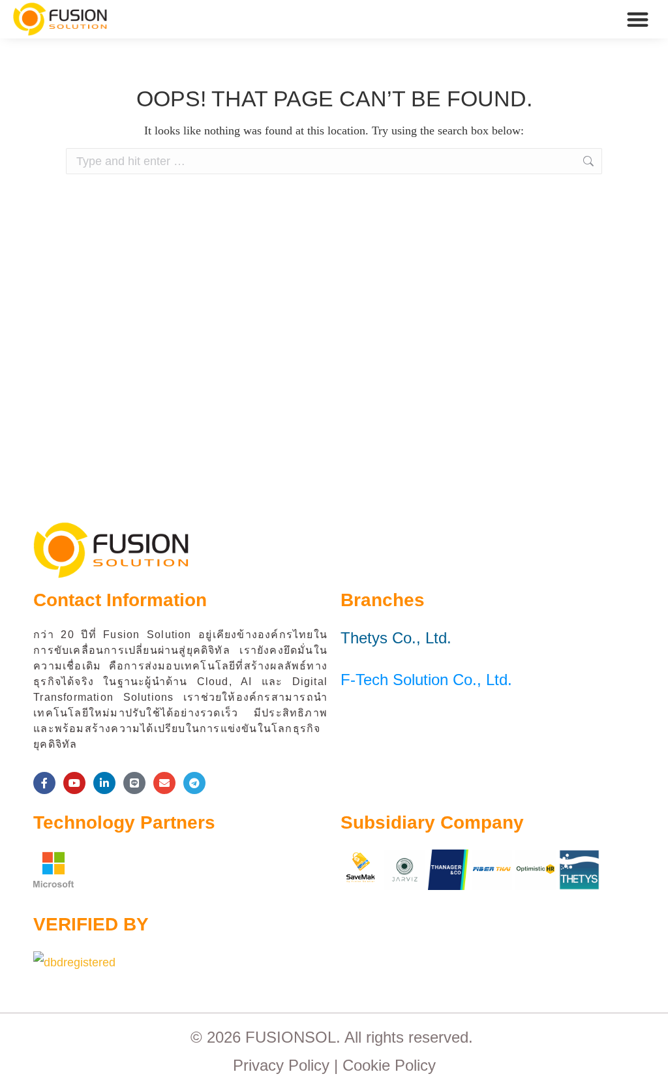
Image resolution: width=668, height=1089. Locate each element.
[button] (638, 19)
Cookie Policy (389, 1065)
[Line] (134, 783)
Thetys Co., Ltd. (396, 638)
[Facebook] (44, 783)
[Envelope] (164, 783)
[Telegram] (194, 783)
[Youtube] (74, 783)
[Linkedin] (104, 783)
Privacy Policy (281, 1065)
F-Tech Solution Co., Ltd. (426, 679)
